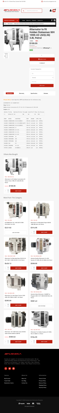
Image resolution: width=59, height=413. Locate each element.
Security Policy (42, 387)
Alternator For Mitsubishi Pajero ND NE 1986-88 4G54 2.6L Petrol (41, 223)
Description (10, 93)
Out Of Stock (15, 232)
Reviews (46, 93)
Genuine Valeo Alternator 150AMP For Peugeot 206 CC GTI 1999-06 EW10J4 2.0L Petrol (41, 295)
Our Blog (24, 381)
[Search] (24, 11)
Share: (31, 41)
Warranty (21, 93)
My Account (7, 378)
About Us (28, 20)
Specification (34, 93)
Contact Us (40, 20)
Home (23, 20)
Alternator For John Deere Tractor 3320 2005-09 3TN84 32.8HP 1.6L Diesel (15, 296)
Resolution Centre (9, 383)
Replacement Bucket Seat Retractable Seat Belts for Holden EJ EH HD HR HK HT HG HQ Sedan (12, 406)
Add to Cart (43, 59)
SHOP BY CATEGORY (9, 20)
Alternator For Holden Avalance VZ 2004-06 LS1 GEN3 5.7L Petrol (41, 333)
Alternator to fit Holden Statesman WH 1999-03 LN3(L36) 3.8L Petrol (29, 23)
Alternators (10, 23)
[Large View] (6, 55)
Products (34, 20)
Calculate (43, 85)
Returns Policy (42, 383)
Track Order (7, 381)
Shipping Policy (42, 385)
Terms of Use (42, 378)
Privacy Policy (42, 381)
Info (51, 48)
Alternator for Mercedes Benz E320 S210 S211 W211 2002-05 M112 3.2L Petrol (15, 259)
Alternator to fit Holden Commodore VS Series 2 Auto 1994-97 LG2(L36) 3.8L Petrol (15, 180)
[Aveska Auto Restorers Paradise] (12, 10)
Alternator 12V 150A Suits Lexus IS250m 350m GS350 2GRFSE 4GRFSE (15, 332)
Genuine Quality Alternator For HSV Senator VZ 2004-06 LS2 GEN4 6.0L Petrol (41, 259)
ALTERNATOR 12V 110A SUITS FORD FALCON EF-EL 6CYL (14, 223)
